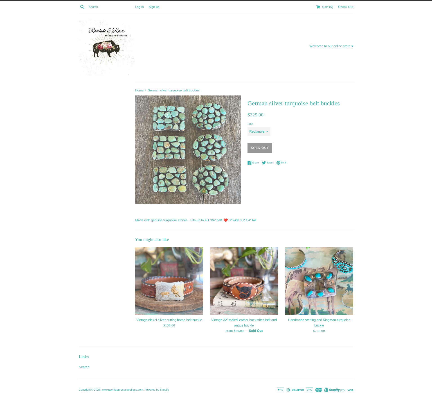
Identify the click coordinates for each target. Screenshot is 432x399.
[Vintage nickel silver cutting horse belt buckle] (169, 281)
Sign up (154, 7)
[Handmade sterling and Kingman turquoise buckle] (319, 281)
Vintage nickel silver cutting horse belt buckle (169, 320)
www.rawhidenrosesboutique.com (122, 389)
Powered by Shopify (156, 389)
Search (84, 367)
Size (250, 124)
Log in (139, 7)
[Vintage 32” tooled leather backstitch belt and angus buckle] (244, 281)
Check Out (345, 7)
